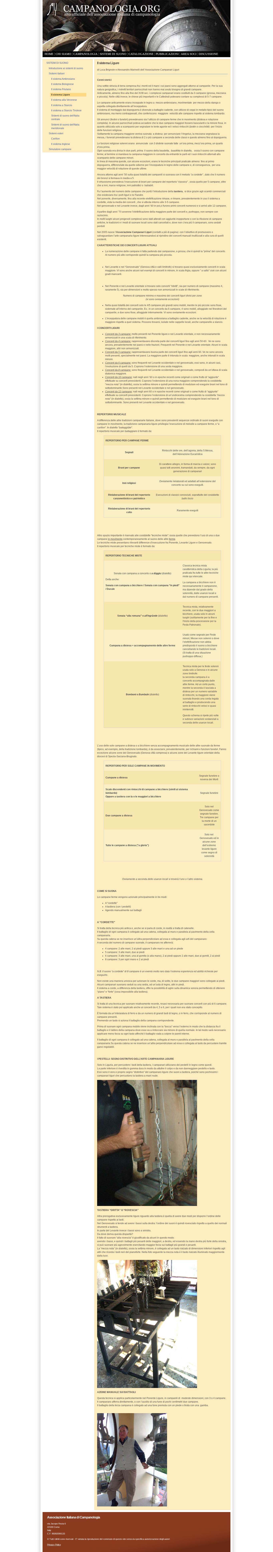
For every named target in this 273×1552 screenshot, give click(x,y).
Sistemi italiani (57, 73)
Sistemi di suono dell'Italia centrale (65, 117)
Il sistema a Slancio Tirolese (66, 110)
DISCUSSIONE (208, 54)
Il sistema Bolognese (62, 84)
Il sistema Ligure (60, 94)
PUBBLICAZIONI (167, 54)
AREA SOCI (188, 54)
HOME (49, 54)
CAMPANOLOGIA (85, 54)
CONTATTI (51, 58)
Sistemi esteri (56, 133)
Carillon (55, 138)
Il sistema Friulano (61, 89)
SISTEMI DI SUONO (113, 54)
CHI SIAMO (63, 54)
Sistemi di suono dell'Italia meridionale (65, 126)
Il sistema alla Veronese (64, 99)
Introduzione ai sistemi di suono (66, 68)
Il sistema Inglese (60, 144)
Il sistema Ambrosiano (63, 79)
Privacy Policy (54, 1544)
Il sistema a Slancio (61, 105)
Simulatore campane (60, 149)
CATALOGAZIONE (141, 54)
